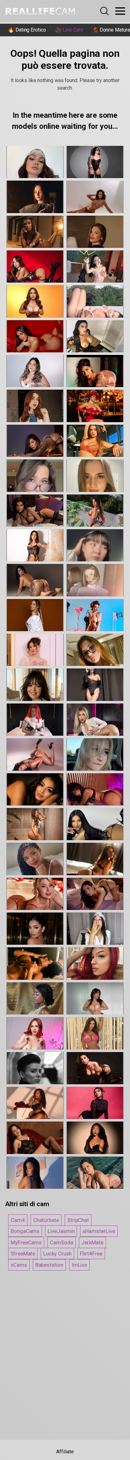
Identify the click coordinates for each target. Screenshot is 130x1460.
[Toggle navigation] (120, 11)
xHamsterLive (99, 1231)
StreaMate (23, 1253)
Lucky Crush (57, 1253)
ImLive (79, 1265)
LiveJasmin (61, 1231)
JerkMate (92, 1242)
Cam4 (18, 1220)
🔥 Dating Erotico (27, 30)
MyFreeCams (26, 1242)
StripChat (78, 1220)
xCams (19, 1265)
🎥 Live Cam (69, 30)
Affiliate (65, 1452)
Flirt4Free (91, 1253)
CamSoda (61, 1242)
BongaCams (25, 1231)
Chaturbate (46, 1220)
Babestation (49, 1265)
